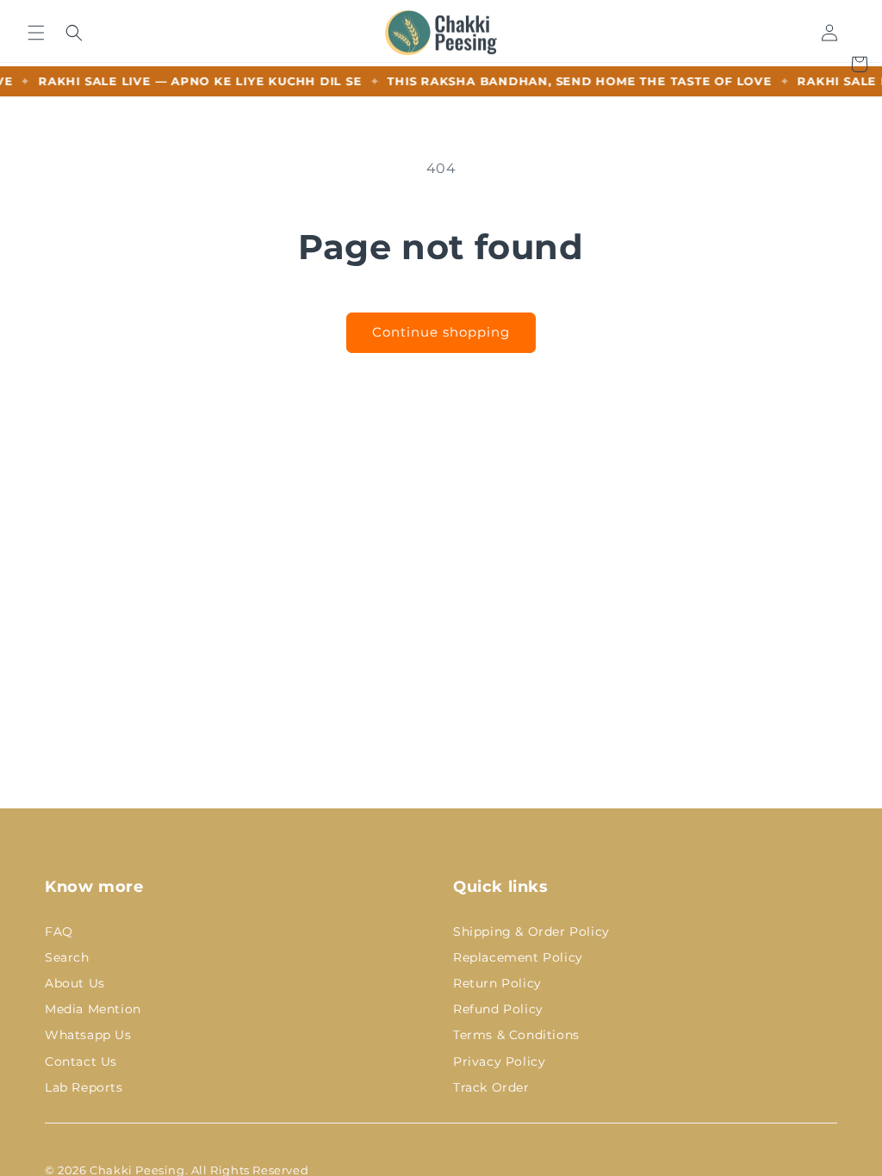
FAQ (59, 931)
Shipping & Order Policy (531, 931)
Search (67, 957)
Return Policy (497, 983)
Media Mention (93, 1009)
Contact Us (81, 1061)
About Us (75, 983)
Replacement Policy (518, 957)
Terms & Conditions (516, 1035)
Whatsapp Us (88, 1035)
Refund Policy (498, 1009)
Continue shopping (441, 332)
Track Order (491, 1087)
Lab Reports (84, 1087)
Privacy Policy (499, 1061)
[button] (35, 32)
